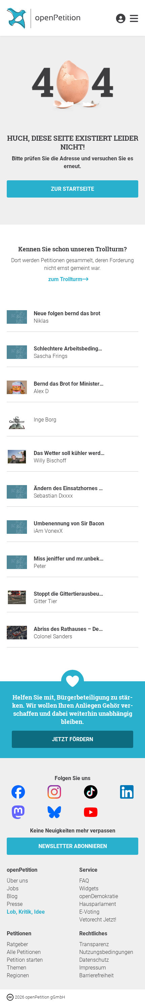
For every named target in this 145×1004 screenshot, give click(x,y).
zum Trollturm (65, 279)
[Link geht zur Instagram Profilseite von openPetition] (54, 792)
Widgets (88, 888)
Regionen (18, 975)
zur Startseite (72, 189)
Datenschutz (94, 960)
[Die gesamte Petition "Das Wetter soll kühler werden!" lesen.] (17, 459)
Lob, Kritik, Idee (26, 912)
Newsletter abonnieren (72, 846)
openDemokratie (98, 896)
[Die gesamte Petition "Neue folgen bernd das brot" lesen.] (17, 320)
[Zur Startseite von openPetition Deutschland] (44, 18)
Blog (12, 896)
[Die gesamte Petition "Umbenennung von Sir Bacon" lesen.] (17, 530)
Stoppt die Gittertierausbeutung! (72, 594)
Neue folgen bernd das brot (67, 313)
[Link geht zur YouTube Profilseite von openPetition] (90, 812)
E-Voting (89, 912)
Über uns (17, 880)
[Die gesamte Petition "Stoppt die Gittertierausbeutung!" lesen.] (17, 600)
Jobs (13, 888)
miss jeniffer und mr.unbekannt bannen (82, 558)
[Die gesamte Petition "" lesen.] (17, 425)
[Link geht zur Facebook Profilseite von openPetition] (18, 792)
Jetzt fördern (72, 739)
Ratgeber (17, 944)
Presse (15, 904)
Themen (16, 967)
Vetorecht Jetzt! (97, 919)
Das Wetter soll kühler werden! (71, 453)
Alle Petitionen (24, 952)
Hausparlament (97, 904)
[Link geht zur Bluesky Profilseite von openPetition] (54, 812)
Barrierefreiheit (96, 975)
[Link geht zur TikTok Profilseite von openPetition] (90, 792)
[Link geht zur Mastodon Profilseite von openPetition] (18, 812)
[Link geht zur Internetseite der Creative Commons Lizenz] (11, 997)
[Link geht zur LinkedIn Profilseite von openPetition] (127, 792)
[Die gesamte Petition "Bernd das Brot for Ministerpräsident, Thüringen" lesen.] (17, 390)
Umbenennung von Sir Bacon (69, 523)
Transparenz (94, 944)
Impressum (92, 967)
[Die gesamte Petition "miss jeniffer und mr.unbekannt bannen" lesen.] (17, 565)
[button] (120, 19)
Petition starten (25, 960)
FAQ (84, 880)
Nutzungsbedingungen (106, 952)
